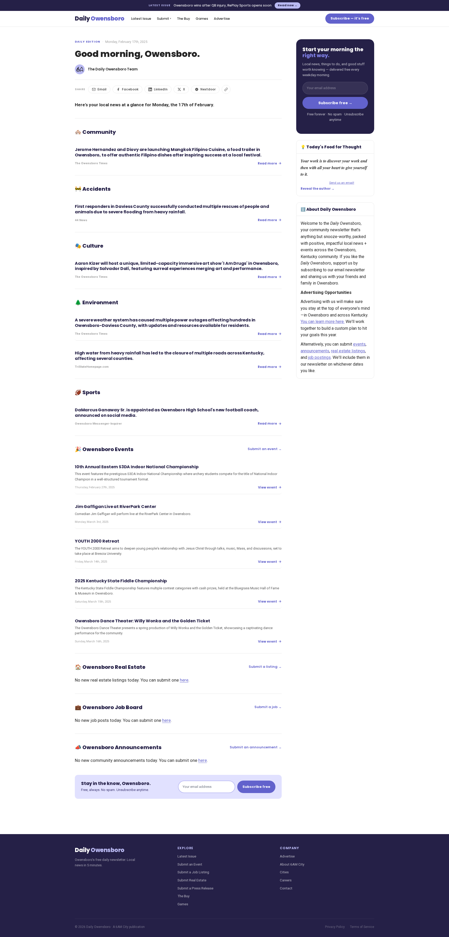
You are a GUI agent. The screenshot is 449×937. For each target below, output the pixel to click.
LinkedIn (161, 89)
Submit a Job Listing (193, 872)
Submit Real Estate (191, 880)
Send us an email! (341, 182)
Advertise (222, 18)
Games (202, 18)
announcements (315, 350)
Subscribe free (256, 786)
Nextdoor (208, 89)
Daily (99, 19)
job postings (319, 357)
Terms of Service (362, 927)
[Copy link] (226, 89)
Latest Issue (141, 18)
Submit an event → (265, 448)
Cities (284, 872)
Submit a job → (268, 706)
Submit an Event (189, 864)
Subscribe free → (335, 102)
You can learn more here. (323, 321)
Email (102, 89)
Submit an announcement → (256, 747)
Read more (267, 163)
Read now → (287, 5)
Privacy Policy (335, 927)
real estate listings (348, 350)
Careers (286, 880)
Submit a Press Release (195, 888)
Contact (286, 888)
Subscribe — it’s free (350, 18)
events (359, 344)
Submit (164, 18)
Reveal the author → (317, 189)
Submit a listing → (265, 666)
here (184, 680)
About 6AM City (292, 864)
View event (267, 487)
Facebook (130, 89)
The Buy (183, 18)
